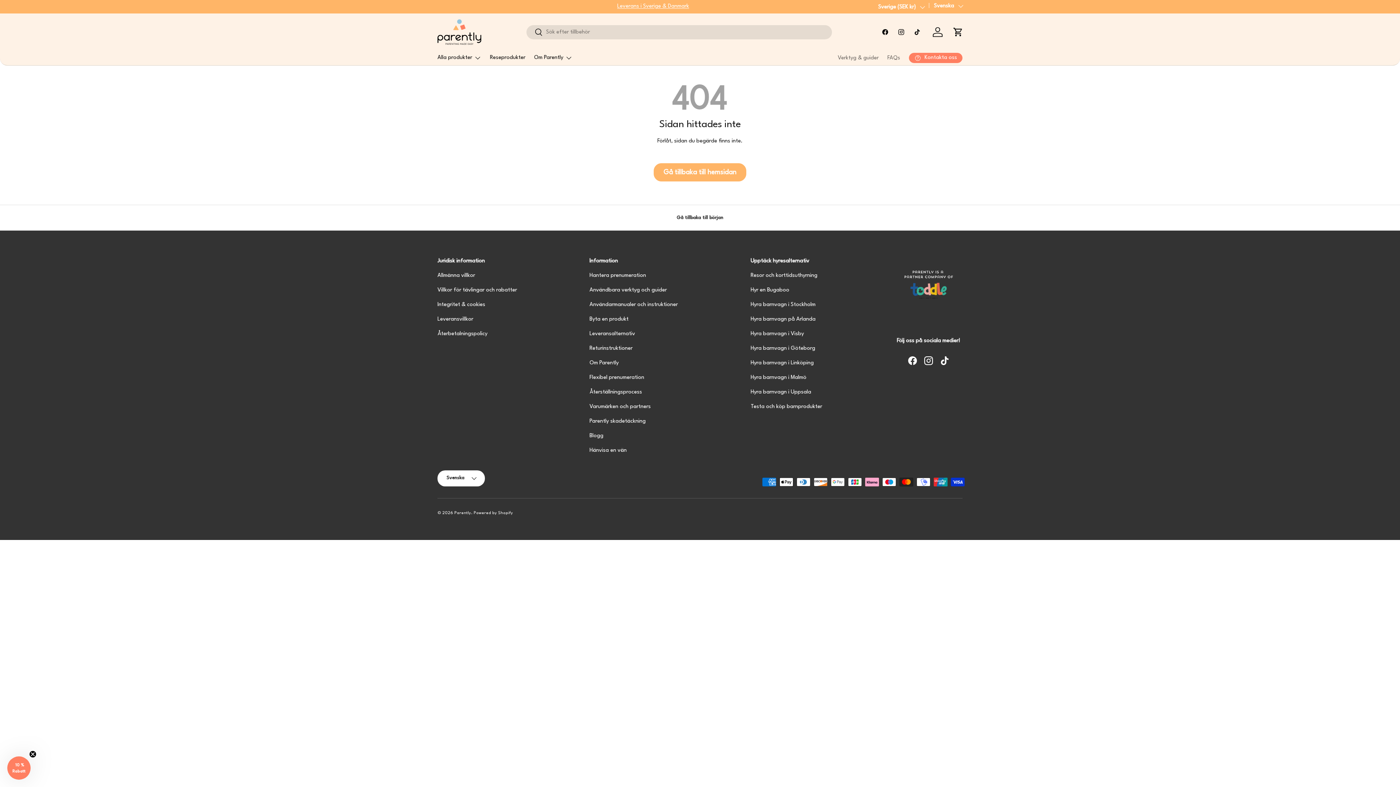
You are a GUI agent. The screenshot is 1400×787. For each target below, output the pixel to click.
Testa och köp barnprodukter (786, 407)
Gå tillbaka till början (700, 217)
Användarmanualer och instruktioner (634, 305)
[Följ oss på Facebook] (885, 32)
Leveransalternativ (612, 334)
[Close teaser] (32, 754)
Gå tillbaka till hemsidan (700, 172)
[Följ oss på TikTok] (917, 32)
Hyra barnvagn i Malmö (778, 377)
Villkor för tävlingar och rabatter (477, 290)
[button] (958, 32)
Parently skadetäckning (618, 421)
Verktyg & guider (858, 58)
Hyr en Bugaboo (770, 290)
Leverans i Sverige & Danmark (653, 6)
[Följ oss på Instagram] (901, 32)
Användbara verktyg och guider (628, 290)
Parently (462, 513)
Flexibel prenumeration (617, 377)
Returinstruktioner (611, 348)
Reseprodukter (507, 57)
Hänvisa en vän (608, 450)
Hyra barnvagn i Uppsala (781, 392)
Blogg (596, 436)
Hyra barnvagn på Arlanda (783, 319)
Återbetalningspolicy (462, 334)
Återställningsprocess (616, 392)
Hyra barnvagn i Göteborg (783, 348)
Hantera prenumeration (618, 275)
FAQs (893, 58)
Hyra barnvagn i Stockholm (783, 305)
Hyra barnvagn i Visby (777, 334)
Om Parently (548, 57)
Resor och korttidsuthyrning (784, 275)
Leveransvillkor (455, 319)
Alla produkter (455, 57)
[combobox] (679, 32)
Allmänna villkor (456, 275)
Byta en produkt (609, 319)
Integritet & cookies (461, 305)
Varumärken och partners (620, 407)
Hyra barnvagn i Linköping (782, 363)
